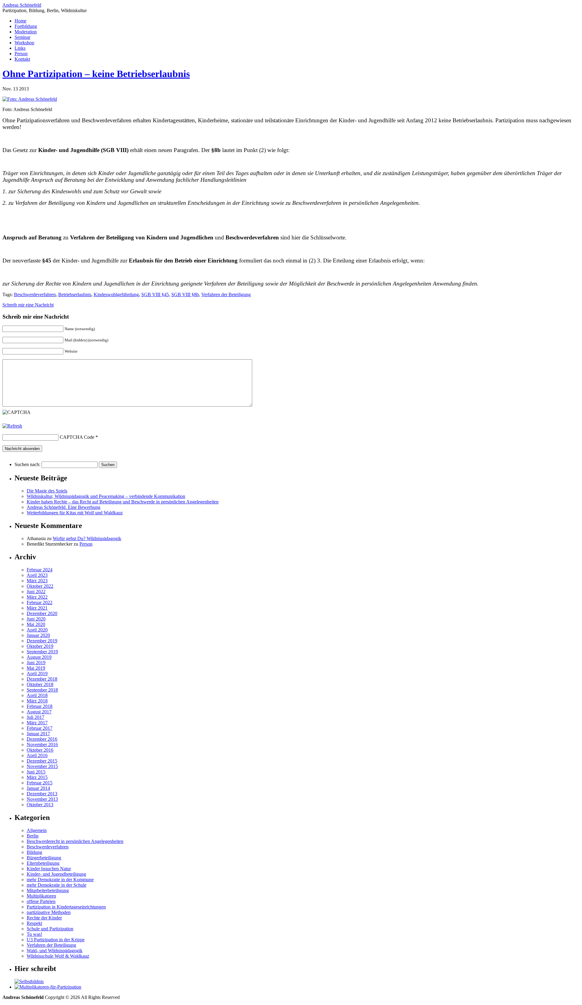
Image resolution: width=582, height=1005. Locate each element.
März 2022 (37, 597)
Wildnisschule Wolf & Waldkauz (58, 956)
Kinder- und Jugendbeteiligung (56, 874)
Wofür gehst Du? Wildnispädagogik (87, 538)
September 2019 (42, 651)
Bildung (34, 852)
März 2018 (37, 700)
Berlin (32, 835)
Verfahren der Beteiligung (226, 294)
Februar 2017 (39, 728)
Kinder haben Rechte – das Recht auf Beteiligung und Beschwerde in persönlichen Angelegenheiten (123, 501)
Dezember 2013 (42, 793)
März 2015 (37, 777)
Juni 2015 (36, 771)
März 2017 (37, 722)
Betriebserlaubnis (74, 294)
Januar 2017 (38, 733)
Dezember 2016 (42, 739)
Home (20, 20)
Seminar (22, 37)
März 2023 (37, 580)
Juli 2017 (35, 717)
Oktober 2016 (40, 750)
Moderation (26, 31)
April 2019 (37, 673)
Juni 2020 (36, 618)
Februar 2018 (39, 706)
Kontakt (22, 59)
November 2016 (42, 744)
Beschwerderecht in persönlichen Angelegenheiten (75, 841)
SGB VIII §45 (155, 294)
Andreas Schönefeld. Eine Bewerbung (63, 507)
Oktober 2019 (40, 646)
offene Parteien (41, 901)
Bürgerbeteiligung (44, 857)
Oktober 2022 (40, 586)
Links (20, 48)
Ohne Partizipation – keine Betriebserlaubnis (96, 73)
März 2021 (37, 608)
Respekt (34, 923)
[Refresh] (12, 425)
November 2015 (42, 766)
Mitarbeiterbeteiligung (48, 890)
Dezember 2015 (42, 760)
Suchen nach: (27, 464)
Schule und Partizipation (50, 928)
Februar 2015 (39, 782)
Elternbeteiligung (43, 863)
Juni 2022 (36, 591)
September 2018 (42, 689)
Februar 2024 (39, 569)
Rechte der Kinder (44, 917)
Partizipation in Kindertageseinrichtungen (66, 906)
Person (21, 53)
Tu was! (34, 934)
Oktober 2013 (40, 804)
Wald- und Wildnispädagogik (54, 950)
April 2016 (37, 755)
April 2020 (37, 629)
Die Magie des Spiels (47, 490)
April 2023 (37, 575)
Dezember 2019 (42, 640)
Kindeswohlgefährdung (116, 294)
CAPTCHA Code (77, 437)
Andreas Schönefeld (21, 5)
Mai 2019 (36, 668)
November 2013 (42, 799)
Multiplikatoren (41, 895)
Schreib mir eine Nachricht (28, 304)
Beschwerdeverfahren (35, 294)
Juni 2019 (36, 662)
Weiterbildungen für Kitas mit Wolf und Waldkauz (75, 512)
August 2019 (39, 657)
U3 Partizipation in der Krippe (56, 939)
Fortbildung (26, 26)
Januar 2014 (38, 788)
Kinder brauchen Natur (49, 868)
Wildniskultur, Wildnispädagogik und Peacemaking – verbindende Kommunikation (106, 496)
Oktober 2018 (40, 684)
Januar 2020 (38, 635)
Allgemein (37, 830)
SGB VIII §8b (185, 294)
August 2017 (39, 711)
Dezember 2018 (42, 679)
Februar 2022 (39, 602)
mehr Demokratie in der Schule (56, 885)
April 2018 (37, 695)
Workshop (24, 42)
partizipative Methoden (49, 912)
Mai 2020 (36, 624)
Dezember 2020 (42, 613)
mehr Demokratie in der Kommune (60, 879)
